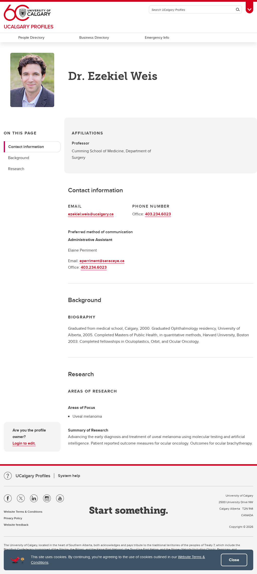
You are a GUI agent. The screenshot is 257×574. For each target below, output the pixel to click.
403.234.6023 (158, 214)
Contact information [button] (26, 147)
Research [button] (16, 169)
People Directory (31, 37)
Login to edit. (24, 443)
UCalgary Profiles (28, 26)
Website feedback (16, 524)
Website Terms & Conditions (23, 511)
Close (234, 560)
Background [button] (18, 158)
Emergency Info (157, 37)
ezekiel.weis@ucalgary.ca (91, 214)
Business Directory (94, 37)
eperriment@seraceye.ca (102, 261)
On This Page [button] (20, 133)
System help (69, 476)
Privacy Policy (13, 518)
